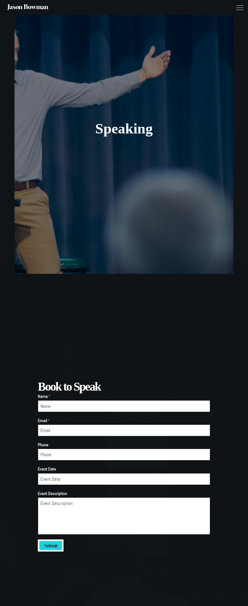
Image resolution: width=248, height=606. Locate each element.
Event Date (47, 469)
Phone (43, 444)
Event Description (52, 493)
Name (44, 396)
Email (44, 420)
